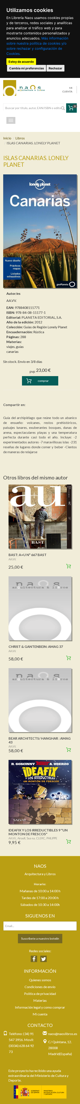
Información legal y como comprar (40, 1007)
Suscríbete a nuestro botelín (40, 938)
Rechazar (55, 68)
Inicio (7, 138)
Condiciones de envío (40, 987)
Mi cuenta (40, 1014)
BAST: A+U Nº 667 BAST (28, 555)
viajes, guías (15, 347)
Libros (20, 138)
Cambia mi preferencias (26, 68)
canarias (12, 351)
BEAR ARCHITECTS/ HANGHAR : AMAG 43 (40, 740)
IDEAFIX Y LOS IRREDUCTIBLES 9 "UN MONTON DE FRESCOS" (38, 832)
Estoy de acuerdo (21, 61)
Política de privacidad (40, 994)
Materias (40, 1000)
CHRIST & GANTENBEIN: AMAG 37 (36, 646)
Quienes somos (40, 980)
